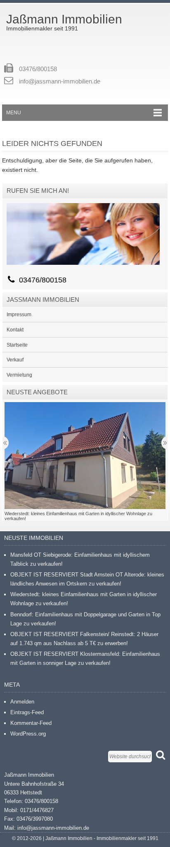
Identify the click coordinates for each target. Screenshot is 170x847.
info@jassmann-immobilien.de (59, 81)
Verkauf (15, 360)
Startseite (17, 345)
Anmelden (22, 702)
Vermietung (19, 375)
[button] (85, 455)
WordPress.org (28, 734)
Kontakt (15, 330)
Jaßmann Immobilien (64, 19)
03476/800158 (38, 68)
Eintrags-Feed (27, 712)
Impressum (19, 314)
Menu (13, 113)
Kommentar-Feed (31, 723)
